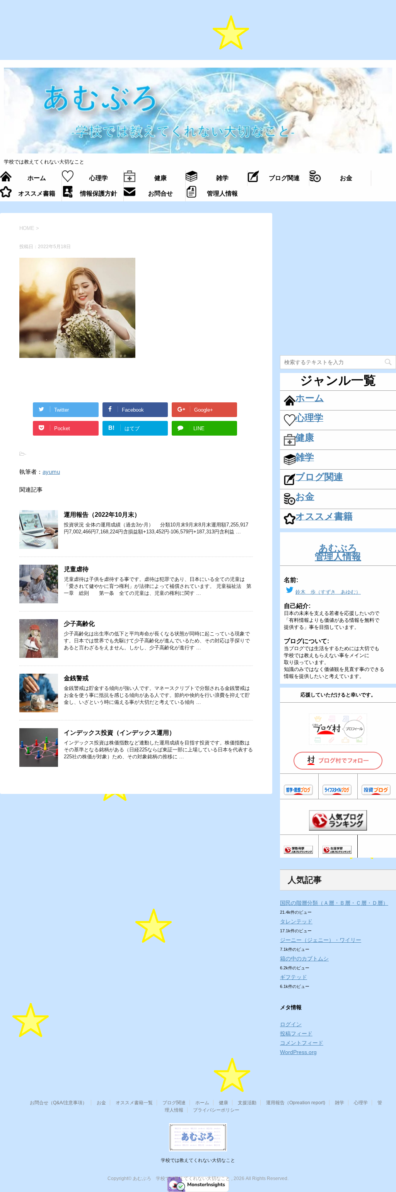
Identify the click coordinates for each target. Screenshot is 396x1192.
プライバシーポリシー (216, 1110)
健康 (223, 1102)
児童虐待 (76, 569)
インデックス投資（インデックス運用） (119, 732)
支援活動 (247, 1102)
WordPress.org (298, 1052)
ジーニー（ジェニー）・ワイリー (320, 940)
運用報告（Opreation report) (295, 1102)
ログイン (291, 1024)
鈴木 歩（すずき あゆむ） (328, 592)
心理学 (361, 1102)
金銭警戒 (76, 678)
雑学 (339, 1102)
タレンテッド (296, 921)
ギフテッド (293, 977)
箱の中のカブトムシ (304, 958)
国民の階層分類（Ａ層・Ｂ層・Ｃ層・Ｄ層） (334, 903)
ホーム (202, 1102)
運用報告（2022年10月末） (102, 514)
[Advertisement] (198, 34)
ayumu (51, 471)
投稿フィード (296, 1033)
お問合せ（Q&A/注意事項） (58, 1102)
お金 (101, 1102)
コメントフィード (301, 1043)
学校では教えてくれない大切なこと (198, 1160)
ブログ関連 (174, 1102)
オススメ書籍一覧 (134, 1102)
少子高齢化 (79, 623)
